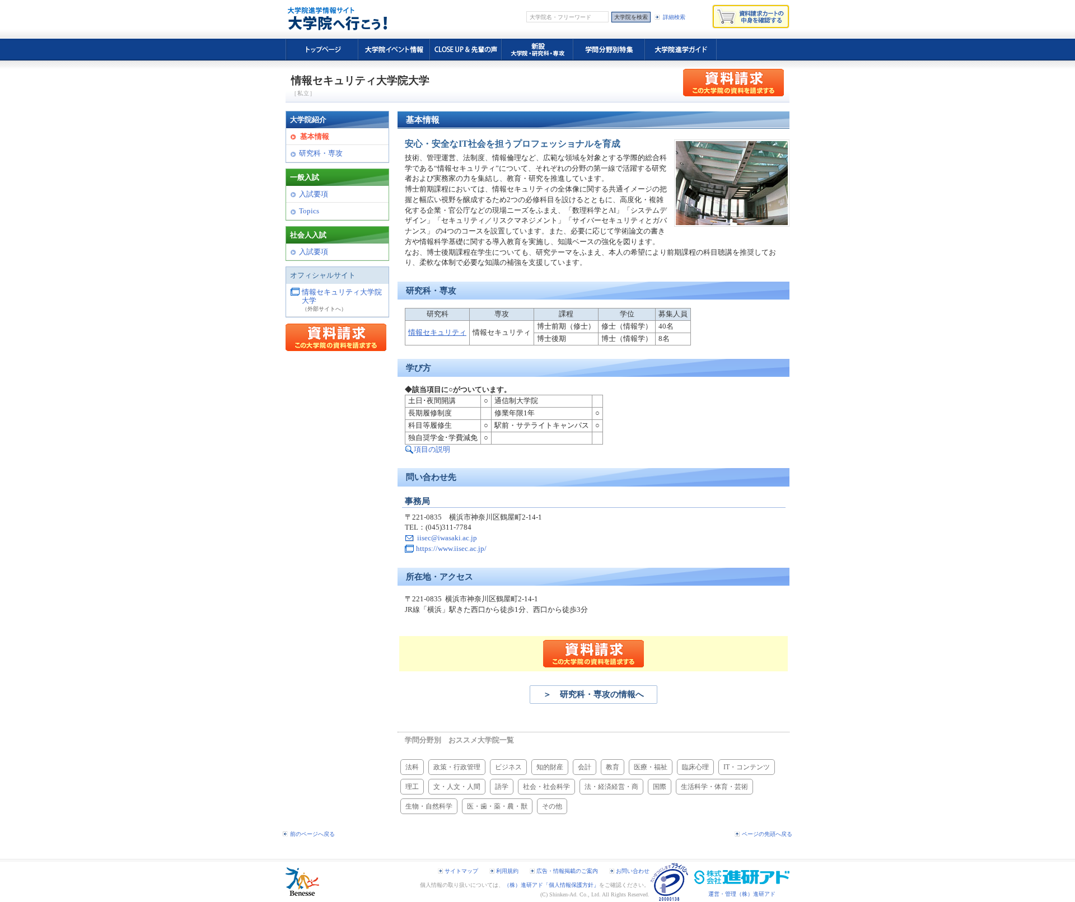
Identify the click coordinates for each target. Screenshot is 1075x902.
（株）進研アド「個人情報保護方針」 (551, 885)
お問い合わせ (632, 871)
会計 (584, 767)
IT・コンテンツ (746, 767)
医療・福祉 (650, 767)
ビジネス (508, 767)
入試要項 (313, 194)
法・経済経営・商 (611, 787)
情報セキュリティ (437, 333)
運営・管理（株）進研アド (741, 894)
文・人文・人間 (456, 787)
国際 (659, 787)
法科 (412, 767)
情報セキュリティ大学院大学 (342, 296)
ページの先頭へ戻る (767, 834)
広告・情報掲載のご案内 (567, 871)
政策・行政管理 (456, 767)
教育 (612, 767)
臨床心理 (695, 767)
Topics (309, 211)
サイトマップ (461, 871)
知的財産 (549, 767)
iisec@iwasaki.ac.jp (447, 538)
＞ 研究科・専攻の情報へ (593, 694)
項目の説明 (432, 450)
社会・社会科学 (546, 787)
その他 (552, 806)
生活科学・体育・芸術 (714, 787)
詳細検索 (674, 17)
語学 (501, 787)
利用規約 (507, 871)
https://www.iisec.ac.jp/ (451, 549)
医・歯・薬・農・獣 (497, 806)
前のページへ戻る (312, 834)
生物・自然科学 (428, 806)
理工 (412, 787)
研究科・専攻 (321, 153)
